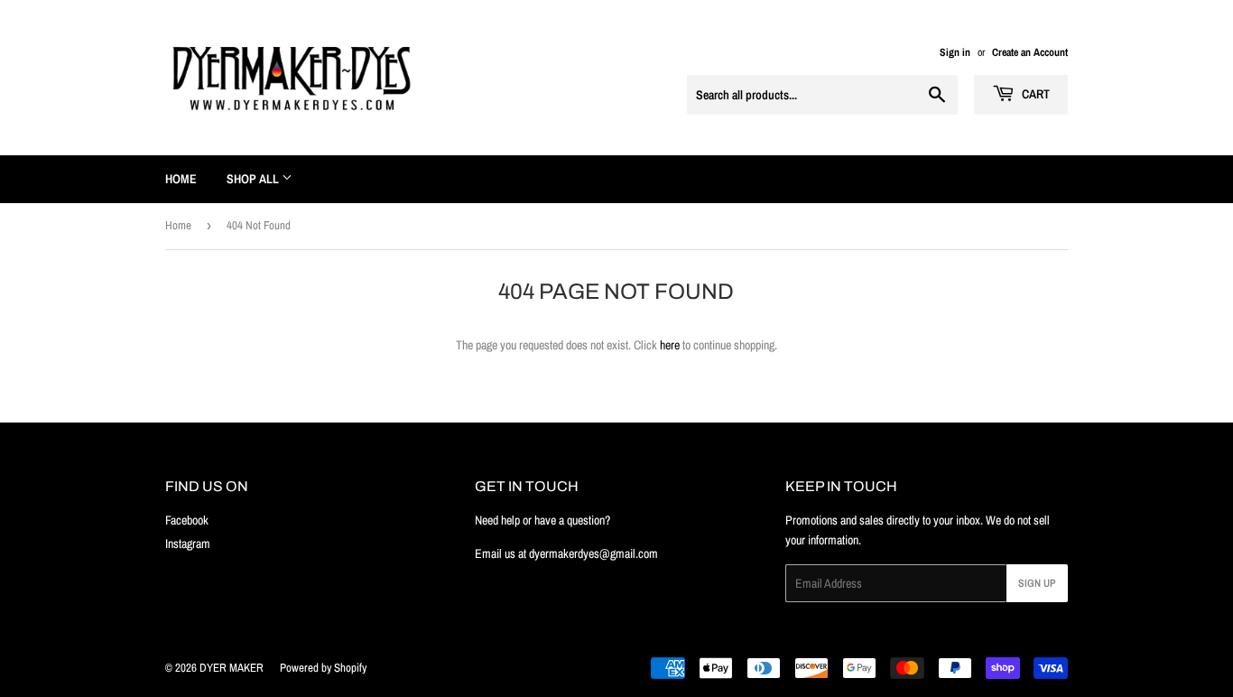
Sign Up (1037, 583)
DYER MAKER (231, 667)
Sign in (955, 52)
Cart (1034, 94)
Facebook (187, 520)
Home (181, 179)
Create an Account (1030, 52)
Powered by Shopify (323, 667)
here (670, 345)
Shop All (254, 179)
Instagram (187, 543)
